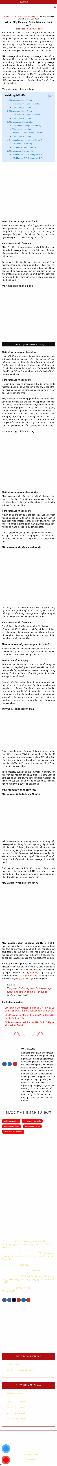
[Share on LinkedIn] (40, 1034)
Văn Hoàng (38, 29)
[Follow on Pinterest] (15, 1064)
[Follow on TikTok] (35, 2)
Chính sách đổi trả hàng (43, 1442)
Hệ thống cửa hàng (28, 1446)
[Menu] (3, 8)
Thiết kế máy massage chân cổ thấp (26, 104)
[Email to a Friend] (31, 1034)
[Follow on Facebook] (30, 2)
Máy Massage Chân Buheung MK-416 (27, 155)
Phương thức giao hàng (43, 1438)
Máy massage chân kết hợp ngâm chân (27, 133)
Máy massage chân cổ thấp (20, 100)
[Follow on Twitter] (10, 1064)
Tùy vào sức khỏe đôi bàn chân (24, 147)
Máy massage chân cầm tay (21, 122)
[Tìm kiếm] (50, 8)
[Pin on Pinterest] (36, 1034)
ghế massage (32, 976)
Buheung (33, 972)
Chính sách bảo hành (14, 1434)
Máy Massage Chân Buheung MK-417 (27, 158)
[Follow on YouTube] (38, 2)
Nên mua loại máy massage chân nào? (25, 140)
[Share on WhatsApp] (16, 1034)
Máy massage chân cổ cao (20, 111)
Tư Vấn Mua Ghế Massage (24, 16)
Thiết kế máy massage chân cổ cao (26, 115)
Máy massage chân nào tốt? (21, 151)
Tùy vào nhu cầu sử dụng (22, 144)
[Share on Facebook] (21, 1034)
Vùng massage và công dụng (23, 107)
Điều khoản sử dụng (14, 1438)
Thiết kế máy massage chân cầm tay (26, 126)
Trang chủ (7, 16)
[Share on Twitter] (26, 1034)
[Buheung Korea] (19, 1234)
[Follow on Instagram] (33, 2)
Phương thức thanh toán (14, 1442)
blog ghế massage (25, 978)
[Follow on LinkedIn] (23, 1300)
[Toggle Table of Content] (49, 96)
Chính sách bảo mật (42, 1434)
